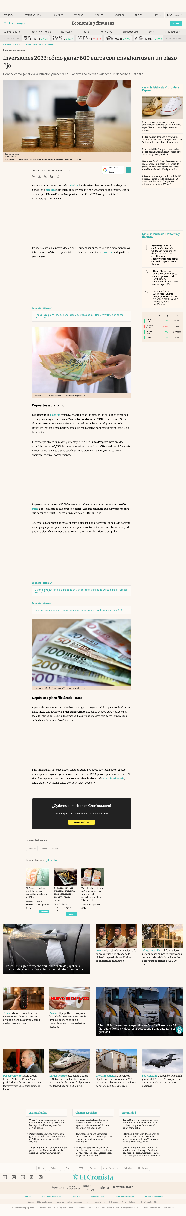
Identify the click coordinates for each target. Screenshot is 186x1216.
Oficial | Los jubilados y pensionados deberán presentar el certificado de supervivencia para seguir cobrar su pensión (165, 278)
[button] (179, 1030)
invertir (107, 252)
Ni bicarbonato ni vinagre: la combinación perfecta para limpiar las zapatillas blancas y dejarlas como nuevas (161, 126)
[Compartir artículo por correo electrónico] (58, 176)
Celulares (55, 1168)
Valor (179, 316)
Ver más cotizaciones (174, 38)
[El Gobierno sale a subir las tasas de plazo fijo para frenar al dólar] (37, 877)
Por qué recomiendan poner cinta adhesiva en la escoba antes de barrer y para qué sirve (162, 152)
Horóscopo (143, 1168)
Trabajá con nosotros (154, 1197)
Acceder (175, 23)
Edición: (173, 15)
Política (86, 32)
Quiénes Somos (97, 1197)
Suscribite (76, 1197)
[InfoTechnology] (123, 1188)
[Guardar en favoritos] (128, 170)
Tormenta (8, 15)
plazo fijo (49, 44)
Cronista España (10, 44)
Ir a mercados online (12, 38)
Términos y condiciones (95, 1202)
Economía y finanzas (40, 32)
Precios (93, 1168)
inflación (73, 185)
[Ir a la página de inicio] (17, 23)
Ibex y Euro (66, 32)
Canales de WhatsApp (51, 1197)
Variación (162, 316)
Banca (152, 32)
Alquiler (99, 15)
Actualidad (106, 32)
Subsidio (128, 1168)
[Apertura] (58, 1188)
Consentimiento (129, 1202)
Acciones (119, 15)
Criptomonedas (130, 32)
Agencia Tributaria (113, 778)
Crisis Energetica (110, 1168)
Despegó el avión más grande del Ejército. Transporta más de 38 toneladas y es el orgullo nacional (162, 139)
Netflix (157, 15)
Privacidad (113, 1202)
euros (35, 508)
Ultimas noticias (12, 32)
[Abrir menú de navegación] (4, 23)
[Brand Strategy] (89, 1187)
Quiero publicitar (84, 822)
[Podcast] (103, 1187)
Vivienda (78, 15)
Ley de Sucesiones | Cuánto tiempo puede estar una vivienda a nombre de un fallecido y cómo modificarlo (165, 298)
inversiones (56, 848)
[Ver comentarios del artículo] (64, 176)
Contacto (27, 1197)
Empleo (138, 15)
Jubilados (58, 15)
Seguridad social (33, 15)
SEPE (81, 1168)
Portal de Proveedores (124, 1197)
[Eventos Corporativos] (73, 1188)
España (44, 848)
